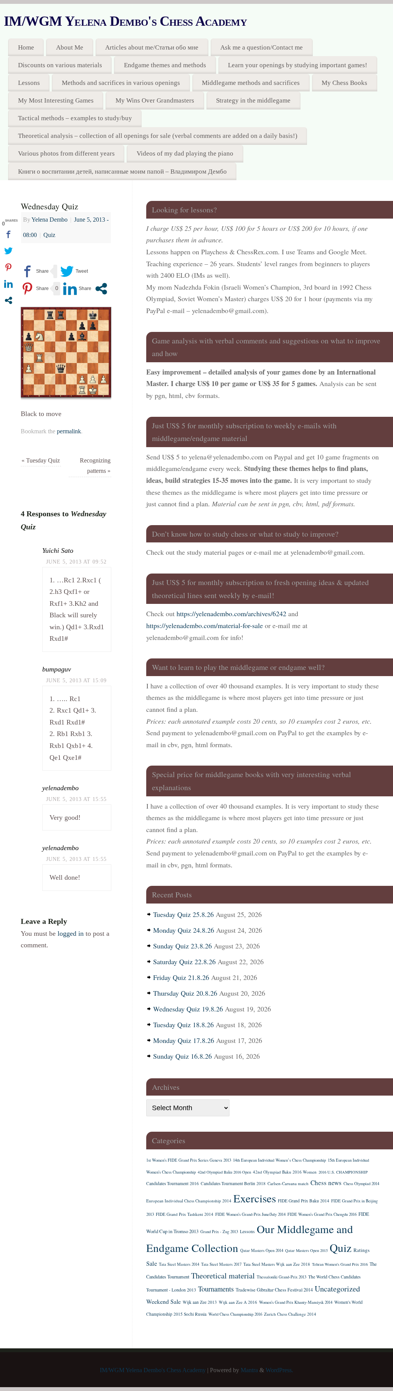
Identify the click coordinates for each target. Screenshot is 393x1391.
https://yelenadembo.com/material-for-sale (204, 625)
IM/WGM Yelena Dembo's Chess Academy (125, 21)
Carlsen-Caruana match (288, 1183)
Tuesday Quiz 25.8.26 (183, 914)
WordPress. (279, 1370)
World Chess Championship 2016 (235, 1314)
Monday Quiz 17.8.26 (183, 1040)
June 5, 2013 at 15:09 (76, 680)
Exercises (254, 1197)
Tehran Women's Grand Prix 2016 (340, 1264)
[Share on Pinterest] (35, 288)
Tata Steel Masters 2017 (221, 1264)
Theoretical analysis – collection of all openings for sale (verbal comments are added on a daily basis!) (157, 135)
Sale (151, 1263)
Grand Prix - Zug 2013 (219, 1231)
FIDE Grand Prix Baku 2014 (303, 1201)
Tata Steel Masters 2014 (179, 1264)
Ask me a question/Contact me (261, 47)
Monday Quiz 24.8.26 (183, 930)
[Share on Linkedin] (77, 288)
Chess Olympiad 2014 (361, 1183)
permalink (69, 431)
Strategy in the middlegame (253, 100)
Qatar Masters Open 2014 (261, 1250)
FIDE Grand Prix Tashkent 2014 (184, 1214)
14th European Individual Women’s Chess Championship (279, 1160)
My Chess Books (344, 82)
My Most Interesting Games (56, 100)
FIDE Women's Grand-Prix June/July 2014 (250, 1214)
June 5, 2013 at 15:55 (76, 799)
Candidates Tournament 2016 (172, 1183)
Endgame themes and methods (165, 65)
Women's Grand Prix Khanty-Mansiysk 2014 (295, 1302)
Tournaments (216, 1288)
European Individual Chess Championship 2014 (188, 1201)
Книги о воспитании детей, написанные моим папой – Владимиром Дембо (122, 171)
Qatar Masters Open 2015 (306, 1250)
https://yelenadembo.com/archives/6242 (231, 613)
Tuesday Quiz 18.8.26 (183, 1024)
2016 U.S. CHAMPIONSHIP (343, 1172)
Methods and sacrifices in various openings (121, 82)
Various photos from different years (66, 153)
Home (26, 47)
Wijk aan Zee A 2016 (238, 1302)
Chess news (326, 1182)
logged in (71, 933)
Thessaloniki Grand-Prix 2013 (281, 1277)
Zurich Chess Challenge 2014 (290, 1314)
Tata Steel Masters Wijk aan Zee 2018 (276, 1264)
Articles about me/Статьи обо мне (151, 47)
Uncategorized (337, 1288)
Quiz (49, 235)
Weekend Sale (163, 1301)
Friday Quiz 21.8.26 (181, 977)
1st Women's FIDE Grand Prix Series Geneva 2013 (188, 1160)
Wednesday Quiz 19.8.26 (188, 1008)
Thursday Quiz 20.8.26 (185, 993)
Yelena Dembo (49, 219)
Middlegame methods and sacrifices (251, 82)
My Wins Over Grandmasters (155, 100)
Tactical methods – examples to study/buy (75, 118)
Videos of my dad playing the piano (185, 153)
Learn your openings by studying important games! (297, 65)
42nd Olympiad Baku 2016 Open (224, 1172)
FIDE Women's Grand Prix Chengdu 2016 (322, 1214)
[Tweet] (74, 271)
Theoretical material (223, 1275)
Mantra (249, 1370)
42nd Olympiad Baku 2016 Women (285, 1172)
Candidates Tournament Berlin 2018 (233, 1183)
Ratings (361, 1250)
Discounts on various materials (60, 65)
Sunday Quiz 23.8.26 (182, 945)
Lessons (29, 82)
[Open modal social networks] (101, 288)
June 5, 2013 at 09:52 (76, 562)
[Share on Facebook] (35, 271)
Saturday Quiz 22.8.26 (184, 961)
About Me (69, 47)
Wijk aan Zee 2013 (200, 1302)
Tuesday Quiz (40, 460)
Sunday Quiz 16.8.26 (182, 1056)
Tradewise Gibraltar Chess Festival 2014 (274, 1290)
